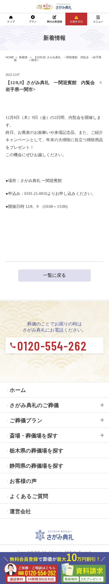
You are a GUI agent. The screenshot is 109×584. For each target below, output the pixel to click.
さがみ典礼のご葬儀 (34, 405)
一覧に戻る (54, 275)
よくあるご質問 (29, 496)
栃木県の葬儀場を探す (37, 450)
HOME (10, 57)
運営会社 (20, 511)
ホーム (18, 390)
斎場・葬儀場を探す (34, 436)
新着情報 (20, 59)
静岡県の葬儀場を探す (37, 466)
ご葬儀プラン (26, 420)
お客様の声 (23, 481)
